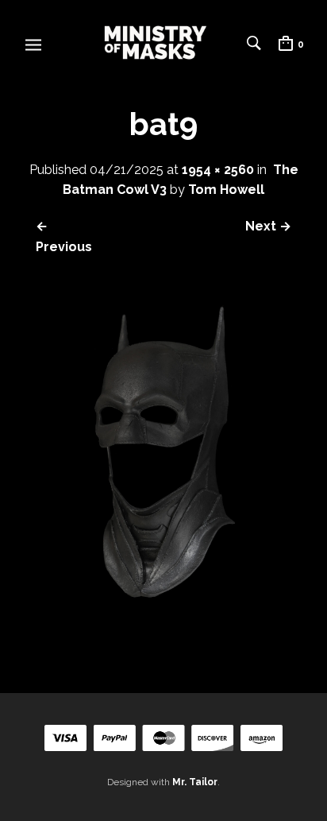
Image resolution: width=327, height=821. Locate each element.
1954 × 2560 (218, 169)
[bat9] (163, 634)
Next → (268, 226)
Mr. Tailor (194, 782)
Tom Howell (226, 189)
